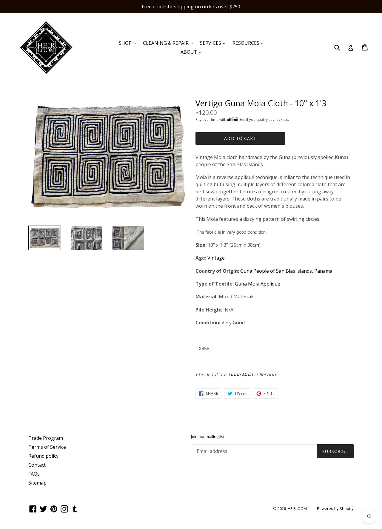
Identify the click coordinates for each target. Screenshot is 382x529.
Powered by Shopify (335, 508)
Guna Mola (240, 374)
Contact (37, 465)
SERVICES (214, 42)
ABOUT (192, 51)
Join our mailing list (207, 436)
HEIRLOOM (297, 508)
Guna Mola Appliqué (257, 283)
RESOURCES (249, 42)
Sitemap (37, 482)
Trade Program (45, 438)
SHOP (129, 42)
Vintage (216, 258)
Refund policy (43, 456)
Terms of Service (47, 447)
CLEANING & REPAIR (169, 42)
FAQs (34, 474)
